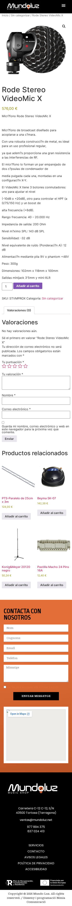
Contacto (36, 851)
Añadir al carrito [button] (16, 516)
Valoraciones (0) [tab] (19, 310)
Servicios (36, 845)
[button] (63, 5)
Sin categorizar (20, 15)
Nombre (9, 395)
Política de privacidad (36, 863)
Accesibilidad (36, 869)
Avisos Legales (36, 857)
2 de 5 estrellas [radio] (9, 366)
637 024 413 (36, 831)
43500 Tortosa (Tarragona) (36, 813)
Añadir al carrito (27, 286)
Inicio (5, 15)
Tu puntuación (13, 362)
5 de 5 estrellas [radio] (25, 366)
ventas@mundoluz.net (36, 820)
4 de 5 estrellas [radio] (20, 366)
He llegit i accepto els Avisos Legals (32, 687)
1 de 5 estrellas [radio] (4, 366)
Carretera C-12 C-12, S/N (36, 808)
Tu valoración (12, 374)
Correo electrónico (16, 409)
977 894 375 (36, 827)
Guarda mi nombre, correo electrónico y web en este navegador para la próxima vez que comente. (35, 429)
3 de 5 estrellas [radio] (15, 366)
